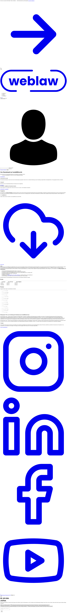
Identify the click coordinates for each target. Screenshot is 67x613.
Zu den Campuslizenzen (3, 327)
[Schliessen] (0, 68)
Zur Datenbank (2, 176)
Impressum (3, 595)
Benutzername (11, 167)
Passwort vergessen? (3, 169)
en (2, 97)
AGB (1, 595)
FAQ (10, 595)
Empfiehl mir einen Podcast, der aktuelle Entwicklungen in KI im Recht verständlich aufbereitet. (14, 606)
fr (1, 97)
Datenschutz (7, 595)
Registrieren (2, 185)
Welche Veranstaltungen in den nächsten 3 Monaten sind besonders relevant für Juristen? (40, 606)
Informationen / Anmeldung (4, 189)
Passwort (10, 168)
